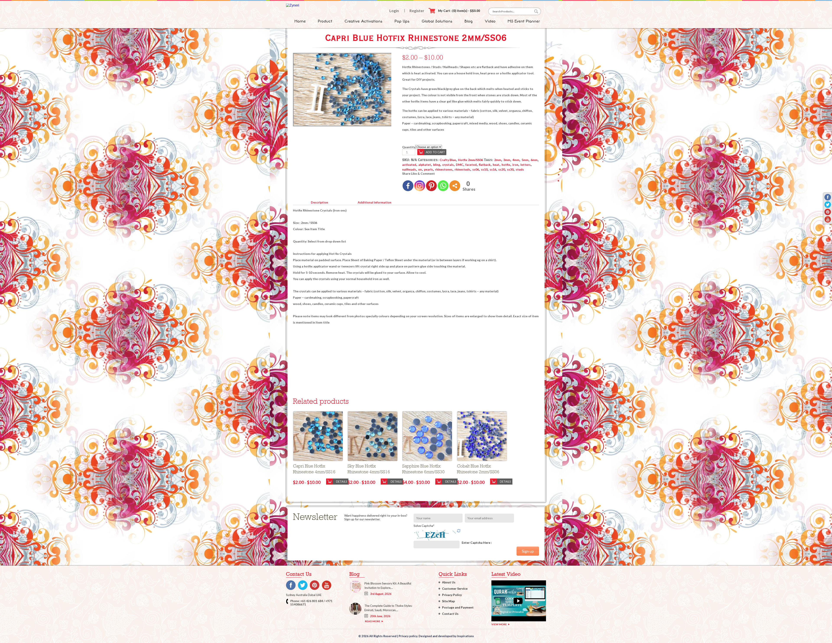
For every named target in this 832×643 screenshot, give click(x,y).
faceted (471, 164)
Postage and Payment (458, 607)
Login (394, 10)
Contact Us (450, 613)
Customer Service (455, 588)
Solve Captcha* (424, 525)
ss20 (501, 169)
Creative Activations (363, 21)
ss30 (510, 169)
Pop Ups (402, 21)
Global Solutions (437, 21)
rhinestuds (462, 169)
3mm (506, 160)
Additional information (374, 202)
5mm (525, 160)
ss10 (484, 169)
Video (490, 21)
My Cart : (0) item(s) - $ (459, 11)
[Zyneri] (292, 5)
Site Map (448, 601)
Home (300, 21)
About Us (448, 582)
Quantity (408, 147)
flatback (485, 164)
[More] (454, 185)
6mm (534, 160)
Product (325, 21)
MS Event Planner (524, 21)
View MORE (499, 624)
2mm (497, 160)
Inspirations (465, 636)
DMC (459, 164)
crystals (448, 164)
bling (436, 164)
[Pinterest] (431, 185)
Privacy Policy (452, 595)
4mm (515, 160)
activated (409, 164)
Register (417, 10)
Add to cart (435, 152)
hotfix (506, 164)
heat (496, 164)
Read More (372, 621)
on (420, 169)
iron (515, 164)
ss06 (475, 169)
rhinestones (443, 169)
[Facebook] (408, 185)
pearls (428, 169)
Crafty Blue (448, 160)
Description (319, 202)
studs (520, 169)
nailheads (409, 169)
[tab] (319, 201)
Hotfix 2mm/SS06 (470, 160)
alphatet (424, 164)
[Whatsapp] (443, 185)
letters (525, 164)
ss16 (493, 169)
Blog (469, 21)
